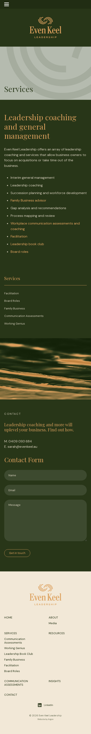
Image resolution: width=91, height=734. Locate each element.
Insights (55, 681)
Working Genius (14, 323)
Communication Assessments (24, 316)
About (53, 617)
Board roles (19, 251)
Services (10, 633)
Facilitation (19, 236)
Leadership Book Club (18, 654)
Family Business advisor (28, 200)
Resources (57, 633)
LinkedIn (48, 705)
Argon (51, 719)
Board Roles (12, 301)
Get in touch (17, 553)
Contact (10, 695)
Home (8, 617)
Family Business (14, 308)
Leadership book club (27, 244)
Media (53, 623)
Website (41, 719)
